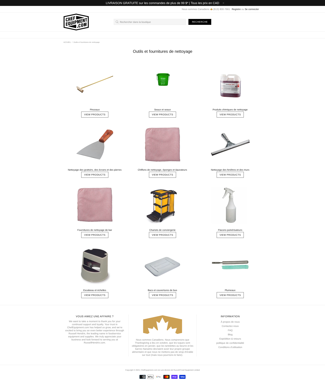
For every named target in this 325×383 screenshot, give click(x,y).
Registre (236, 9)
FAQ (230, 330)
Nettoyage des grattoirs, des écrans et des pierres (95, 169)
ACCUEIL (67, 42)
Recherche (200, 21)
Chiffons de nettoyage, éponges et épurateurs (162, 169)
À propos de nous (230, 321)
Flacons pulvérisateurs (230, 230)
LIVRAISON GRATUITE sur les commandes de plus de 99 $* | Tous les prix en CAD (162, 3)
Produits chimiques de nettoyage (230, 109)
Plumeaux (230, 290)
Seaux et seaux (162, 109)
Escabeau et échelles (94, 290)
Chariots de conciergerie (162, 230)
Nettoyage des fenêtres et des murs (230, 169)
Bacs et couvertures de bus (162, 290)
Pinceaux (95, 109)
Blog (230, 334)
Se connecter (252, 9)
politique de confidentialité (230, 343)
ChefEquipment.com (76, 22)
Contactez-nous (230, 326)
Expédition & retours (230, 338)
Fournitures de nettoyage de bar (94, 230)
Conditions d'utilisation (230, 347)
